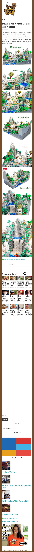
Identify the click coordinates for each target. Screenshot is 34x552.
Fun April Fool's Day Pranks (10, 514)
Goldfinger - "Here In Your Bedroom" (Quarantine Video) (16, 486)
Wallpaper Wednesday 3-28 (10, 521)
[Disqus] (17, 342)
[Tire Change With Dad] (17, 465)
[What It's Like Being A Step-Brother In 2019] (17, 494)
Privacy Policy (27, 550)
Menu (3, 19)
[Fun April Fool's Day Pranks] (17, 508)
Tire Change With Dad (8, 472)
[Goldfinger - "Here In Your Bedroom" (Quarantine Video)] (17, 479)
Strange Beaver (12, 550)
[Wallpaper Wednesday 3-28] (17, 518)
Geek (11, 264)
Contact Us (20, 550)
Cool (4, 264)
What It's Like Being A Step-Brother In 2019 (15, 501)
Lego (13, 264)
